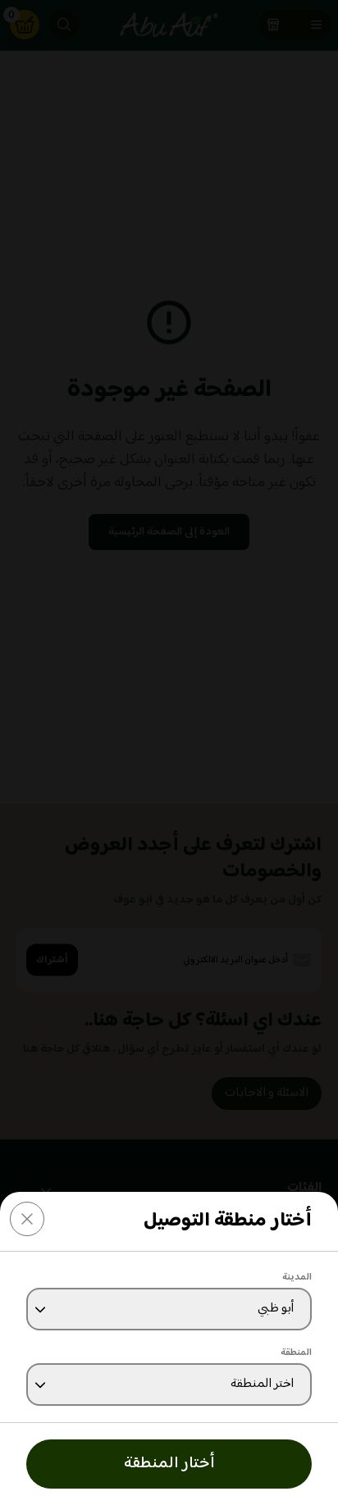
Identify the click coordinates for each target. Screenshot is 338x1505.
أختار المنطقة (169, 1463)
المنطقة (296, 1353)
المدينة (297, 1277)
